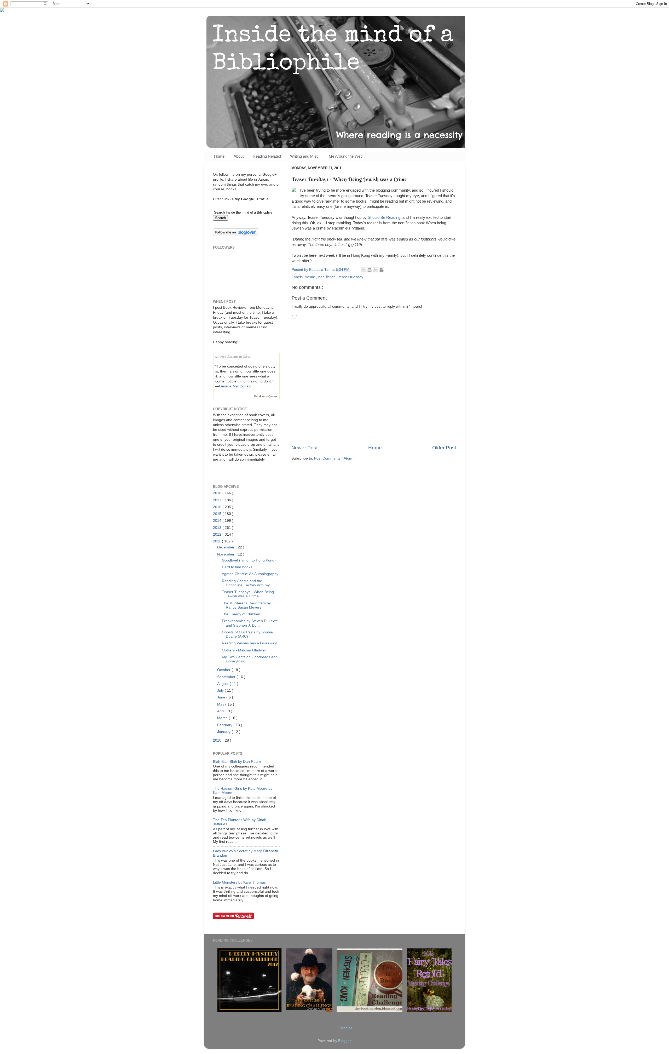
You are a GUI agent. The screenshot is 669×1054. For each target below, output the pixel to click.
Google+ (345, 1028)
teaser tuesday (351, 277)
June (221, 697)
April (221, 711)
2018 (217, 493)
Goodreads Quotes (265, 396)
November (226, 554)
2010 (217, 740)
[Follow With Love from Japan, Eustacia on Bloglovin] (235, 235)
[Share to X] (375, 269)
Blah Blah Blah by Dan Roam (237, 762)
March (223, 718)
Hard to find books (237, 567)
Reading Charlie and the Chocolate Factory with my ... (248, 583)
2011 (217, 541)
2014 (217, 521)
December (226, 547)
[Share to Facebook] (381, 269)
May (221, 704)
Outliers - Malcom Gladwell (244, 650)
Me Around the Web (345, 156)
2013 (217, 528)
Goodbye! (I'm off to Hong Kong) (249, 560)
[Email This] (363, 269)
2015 (217, 514)
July (221, 690)
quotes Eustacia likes (233, 356)
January (224, 732)
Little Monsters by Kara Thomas (239, 882)
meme (310, 277)
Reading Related (267, 156)
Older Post (444, 447)
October (224, 670)
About (239, 156)
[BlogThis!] (369, 269)
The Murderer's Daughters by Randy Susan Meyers (246, 605)
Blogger (344, 1041)
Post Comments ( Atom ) (334, 458)
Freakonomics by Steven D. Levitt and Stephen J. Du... (250, 623)
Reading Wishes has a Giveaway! (249, 643)
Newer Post (304, 447)
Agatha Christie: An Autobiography (250, 574)
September (227, 677)
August (223, 684)
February (225, 725)
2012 (217, 534)
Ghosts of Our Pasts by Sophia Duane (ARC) (247, 634)
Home (219, 156)
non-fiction (327, 277)
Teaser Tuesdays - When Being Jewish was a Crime (248, 594)
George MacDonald (235, 386)
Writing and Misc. (305, 156)
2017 (217, 500)
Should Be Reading (384, 217)
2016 (217, 507)
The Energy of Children (241, 614)
